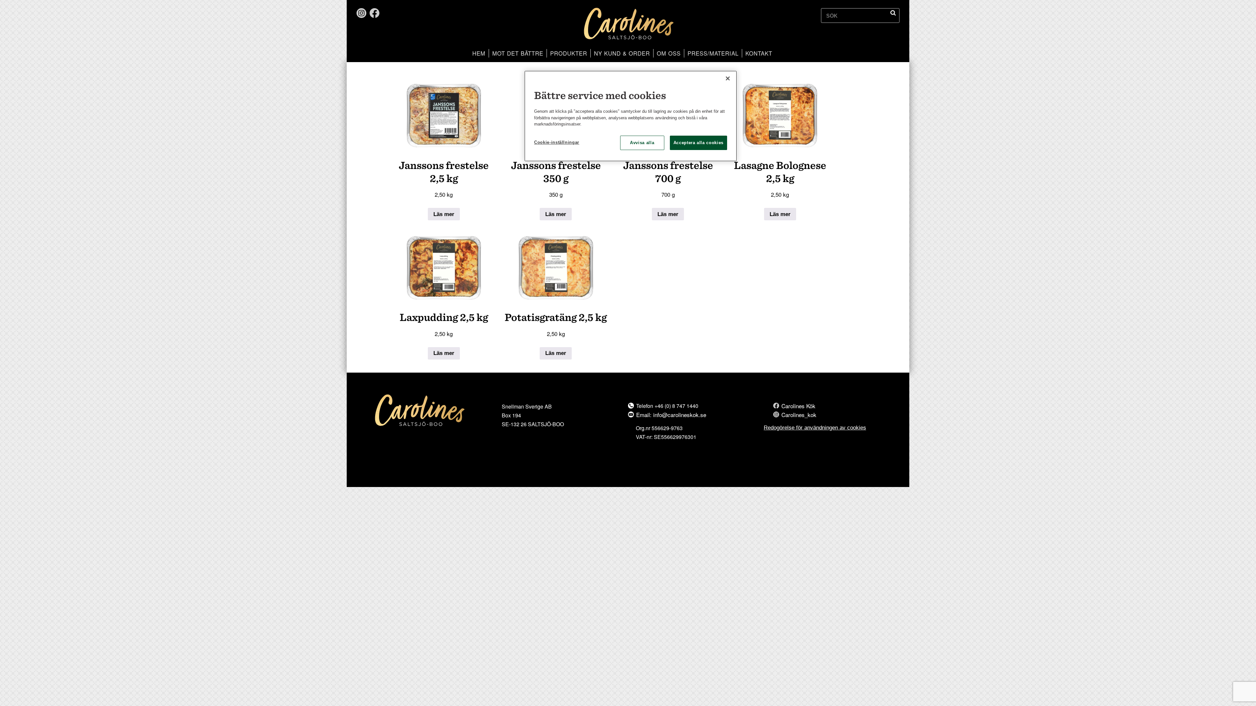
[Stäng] (728, 78)
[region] (630, 116)
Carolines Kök (798, 406)
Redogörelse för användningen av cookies (815, 428)
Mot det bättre (517, 53)
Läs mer (443, 214)
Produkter (568, 53)
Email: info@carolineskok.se (671, 415)
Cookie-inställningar (556, 142)
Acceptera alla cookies (698, 142)
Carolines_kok (798, 415)
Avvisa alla (642, 142)
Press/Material (713, 53)
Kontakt (758, 53)
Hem (478, 53)
